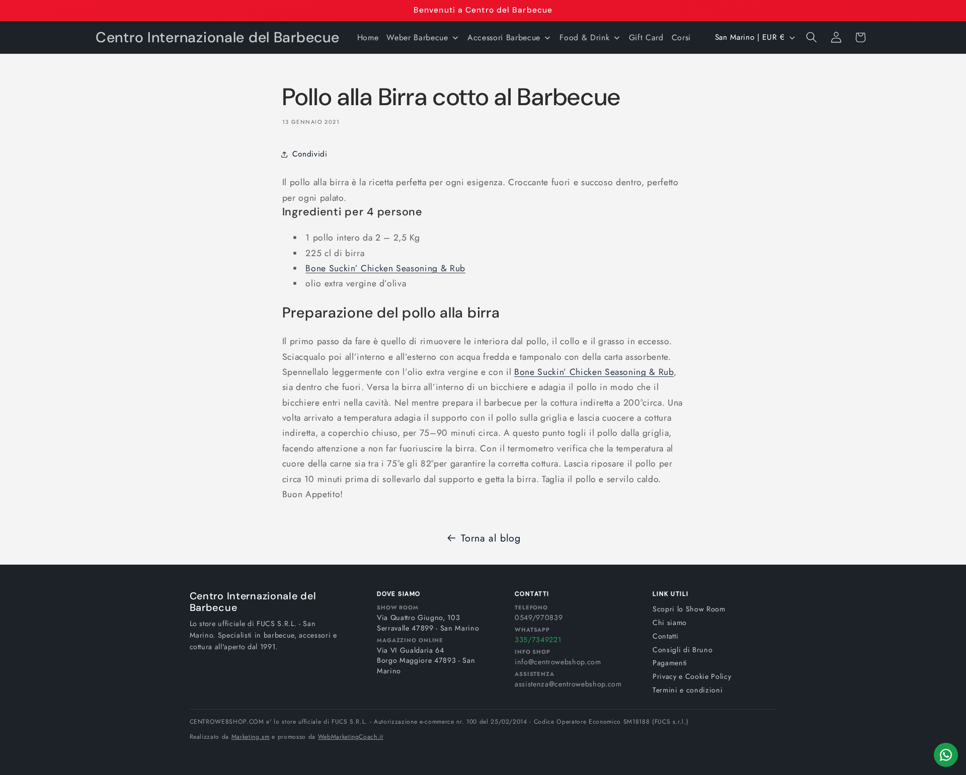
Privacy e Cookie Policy (692, 676)
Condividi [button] (310, 154)
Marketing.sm (250, 736)
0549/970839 (538, 617)
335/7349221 (538, 640)
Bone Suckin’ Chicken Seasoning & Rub (385, 268)
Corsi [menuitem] (681, 37)
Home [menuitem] (368, 37)
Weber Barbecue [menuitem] (417, 37)
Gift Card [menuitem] (646, 37)
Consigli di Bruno (682, 650)
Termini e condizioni (687, 690)
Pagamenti (670, 663)
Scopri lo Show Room (689, 609)
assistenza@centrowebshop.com (568, 684)
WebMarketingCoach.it (350, 736)
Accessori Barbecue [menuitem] (503, 37)
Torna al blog (491, 538)
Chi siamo (670, 622)
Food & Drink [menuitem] (584, 37)
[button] (811, 37)
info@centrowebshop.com (558, 662)
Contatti (665, 636)
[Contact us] (946, 755)
